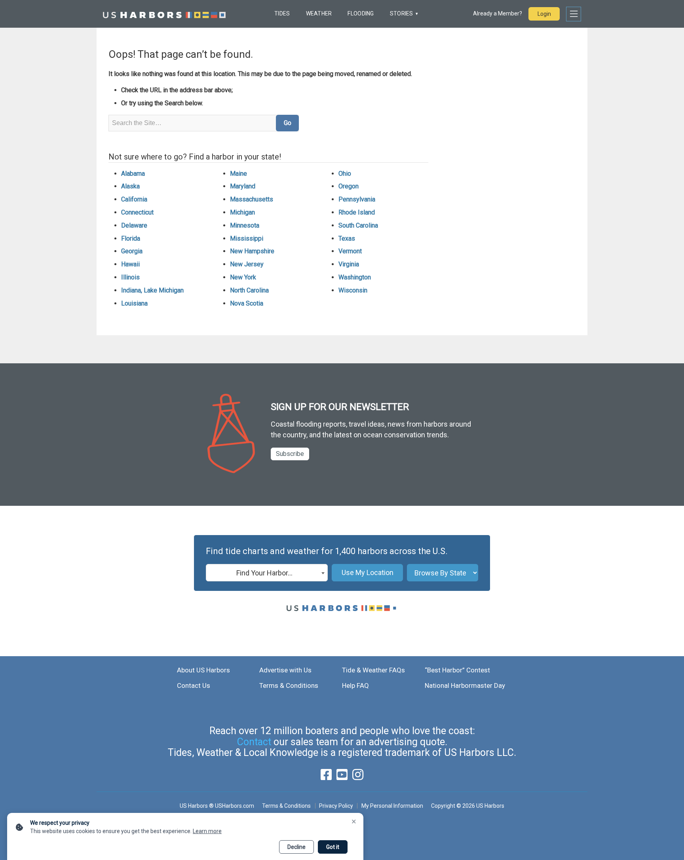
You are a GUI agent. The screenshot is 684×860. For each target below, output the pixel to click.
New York (243, 277)
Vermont (350, 251)
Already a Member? (497, 13)
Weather (319, 13)
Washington (354, 277)
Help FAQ (355, 685)
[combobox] (267, 572)
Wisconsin (352, 290)
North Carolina (249, 290)
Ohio (344, 173)
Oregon (348, 186)
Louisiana (134, 303)
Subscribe (290, 454)
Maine (238, 173)
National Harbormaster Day (465, 685)
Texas (346, 238)
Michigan (242, 212)
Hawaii (130, 264)
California (134, 199)
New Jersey (247, 264)
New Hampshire (252, 251)
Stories (401, 13)
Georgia (131, 251)
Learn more (207, 831)
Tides (282, 13)
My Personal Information (392, 806)
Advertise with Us (285, 670)
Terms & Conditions (288, 685)
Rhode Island (356, 212)
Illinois (130, 277)
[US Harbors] (164, 13)
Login (544, 14)
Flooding (361, 13)
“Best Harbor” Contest (457, 670)
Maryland (242, 186)
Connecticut (137, 212)
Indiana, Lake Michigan (152, 290)
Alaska (130, 186)
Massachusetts (251, 199)
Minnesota (244, 225)
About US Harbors (203, 670)
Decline (296, 847)
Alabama (133, 173)
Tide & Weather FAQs (373, 670)
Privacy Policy (336, 806)
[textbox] (266, 573)
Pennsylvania (356, 199)
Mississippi (246, 238)
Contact (254, 742)
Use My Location (367, 572)
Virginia (348, 264)
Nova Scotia (246, 303)
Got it (332, 847)
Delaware (134, 225)
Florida (130, 238)
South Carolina (358, 225)
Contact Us (193, 685)
